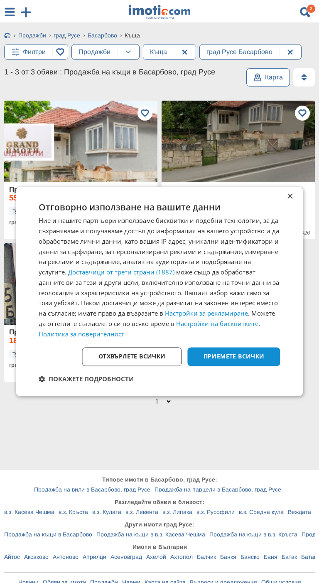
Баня (270, 556)
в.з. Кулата (106, 512)
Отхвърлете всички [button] (132, 357)
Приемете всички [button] (234, 357)
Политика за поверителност (81, 334)
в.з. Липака (177, 512)
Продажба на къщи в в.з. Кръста (253, 534)
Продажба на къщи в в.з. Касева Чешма (150, 534)
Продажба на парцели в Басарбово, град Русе (218, 489)
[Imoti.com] (7, 36)
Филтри (34, 51)
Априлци (94, 556)
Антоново (66, 556)
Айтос (12, 556)
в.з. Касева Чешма (29, 512)
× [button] (290, 196)
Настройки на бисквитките (217, 323)
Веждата (299, 512)
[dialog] (159, 291)
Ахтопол (181, 556)
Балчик (206, 556)
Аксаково (36, 556)
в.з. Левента (141, 512)
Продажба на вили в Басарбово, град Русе (92, 489)
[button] (86, 379)
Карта (274, 77)
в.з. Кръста (73, 512)
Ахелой (156, 556)
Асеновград (126, 556)
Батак (289, 556)
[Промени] (128, 51)
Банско (250, 556)
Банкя (228, 556)
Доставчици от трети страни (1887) (121, 272)
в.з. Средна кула (261, 512)
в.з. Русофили (215, 512)
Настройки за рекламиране (206, 313)
